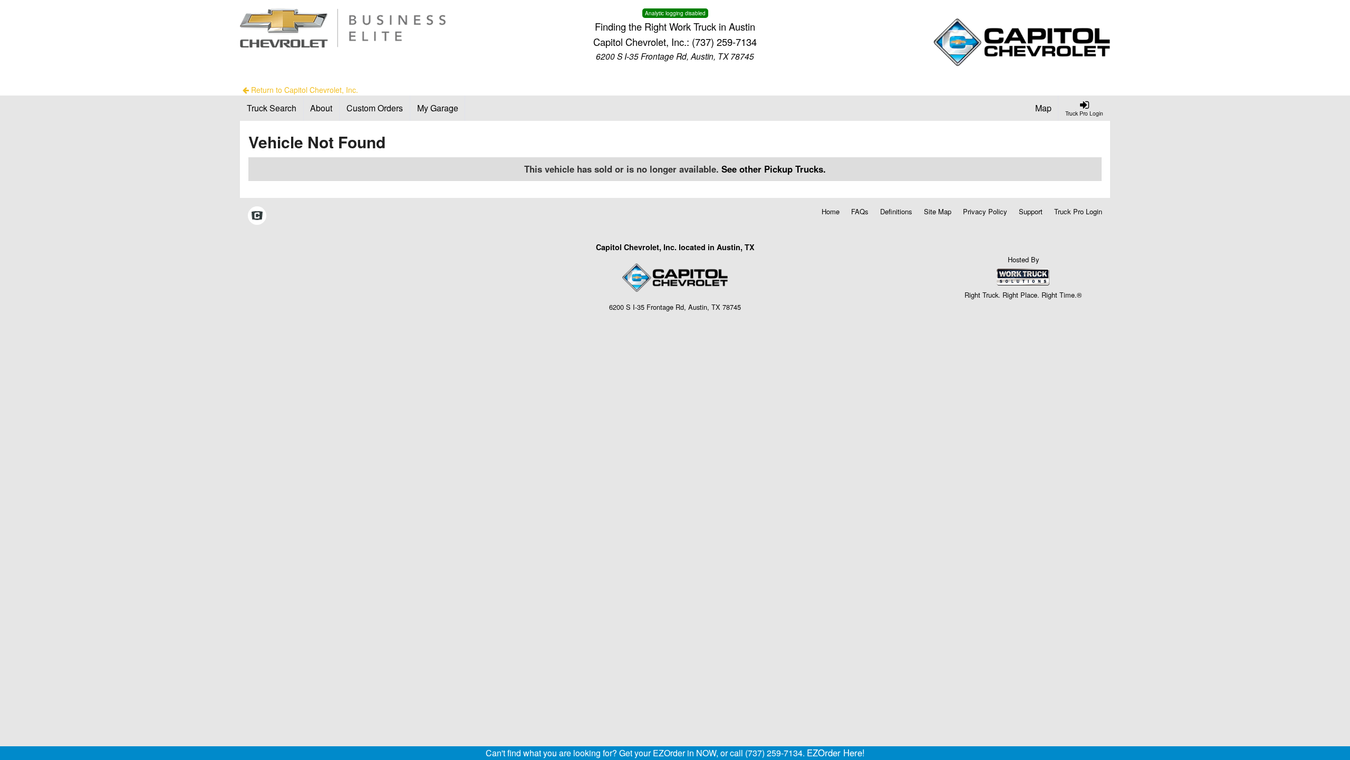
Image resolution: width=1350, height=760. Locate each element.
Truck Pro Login (1078, 211)
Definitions (896, 211)
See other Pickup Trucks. (773, 169)
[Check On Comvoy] (257, 216)
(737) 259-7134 (724, 42)
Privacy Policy (985, 211)
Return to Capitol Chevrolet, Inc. (303, 89)
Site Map (937, 211)
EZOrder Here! (836, 752)
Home (831, 211)
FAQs (860, 211)
